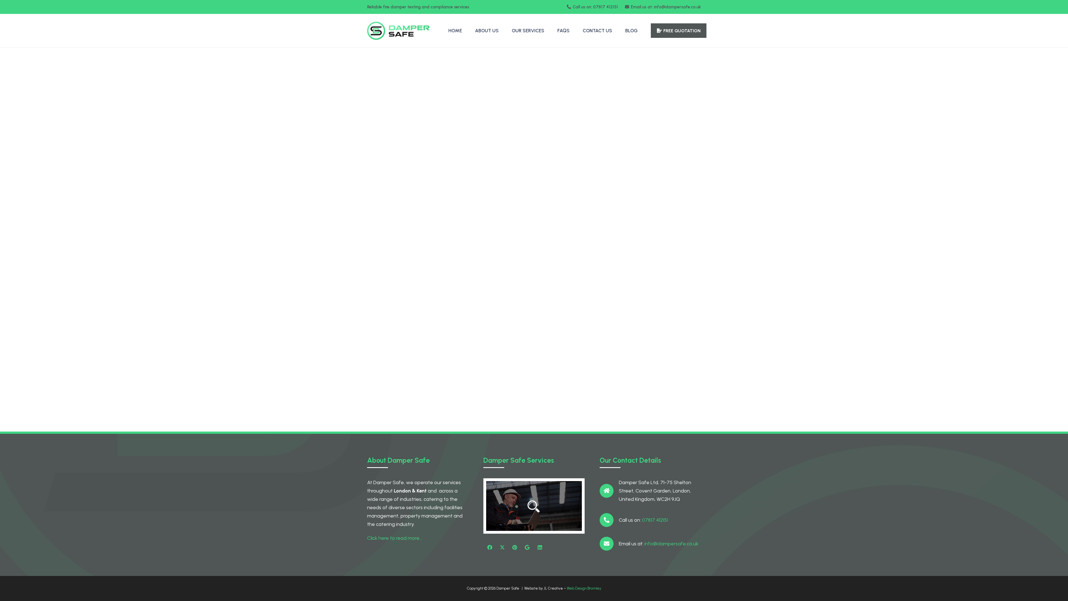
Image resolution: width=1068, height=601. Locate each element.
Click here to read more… (394, 538)
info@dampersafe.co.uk (671, 544)
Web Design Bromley (584, 588)
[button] (547, 31)
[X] (502, 547)
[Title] (527, 547)
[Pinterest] (514, 547)
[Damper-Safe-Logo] (398, 31)
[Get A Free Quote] (534, 506)
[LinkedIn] (539, 547)
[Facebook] (489, 547)
